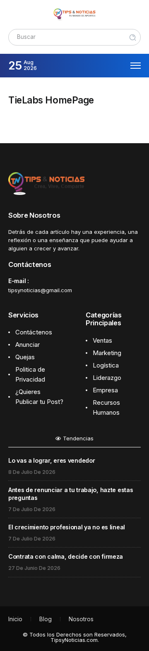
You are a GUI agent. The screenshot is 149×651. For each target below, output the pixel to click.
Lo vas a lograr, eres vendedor (51, 460)
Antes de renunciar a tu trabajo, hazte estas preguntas (70, 493)
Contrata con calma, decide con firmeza (65, 556)
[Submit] (133, 37)
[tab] (74, 440)
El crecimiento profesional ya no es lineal (66, 527)
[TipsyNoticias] (74, 14)
